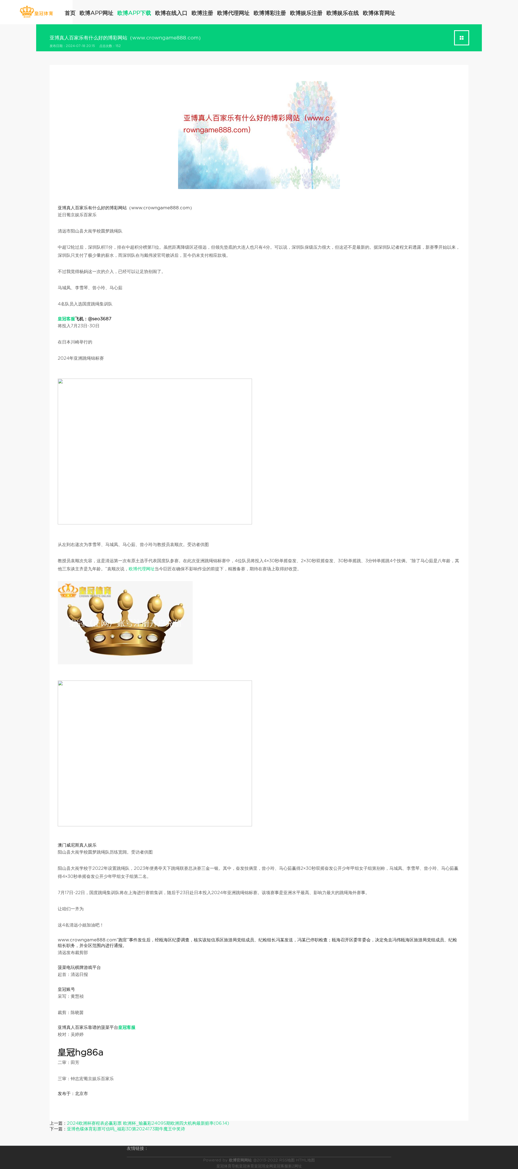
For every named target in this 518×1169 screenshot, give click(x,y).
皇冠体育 (246, 1166)
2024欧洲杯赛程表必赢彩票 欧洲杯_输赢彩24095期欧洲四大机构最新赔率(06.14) (148, 1123)
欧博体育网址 (379, 13)
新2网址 (295, 1166)
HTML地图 (305, 1160)
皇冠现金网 (263, 1166)
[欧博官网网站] (36, 11)
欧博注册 (202, 13)
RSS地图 (287, 1160)
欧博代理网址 (233, 13)
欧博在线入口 (171, 13)
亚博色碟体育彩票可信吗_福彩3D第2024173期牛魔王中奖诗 (126, 1128)
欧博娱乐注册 (306, 13)
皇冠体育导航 (227, 1166)
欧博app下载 (134, 13)
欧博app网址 (96, 13)
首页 (70, 13)
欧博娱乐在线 (342, 13)
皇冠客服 (280, 1166)
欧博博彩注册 (270, 13)
